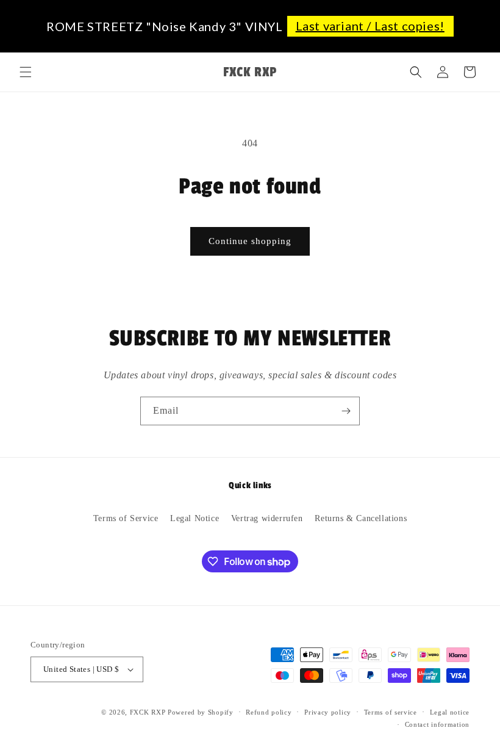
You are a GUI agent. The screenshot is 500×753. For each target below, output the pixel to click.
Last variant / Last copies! (370, 25)
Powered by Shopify (201, 712)
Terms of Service (126, 518)
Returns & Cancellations (361, 518)
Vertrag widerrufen (267, 518)
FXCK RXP (148, 712)
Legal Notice (194, 518)
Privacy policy (327, 712)
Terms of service (390, 712)
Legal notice (450, 712)
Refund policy (268, 712)
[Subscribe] (345, 411)
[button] (25, 72)
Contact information (437, 724)
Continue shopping (250, 241)
